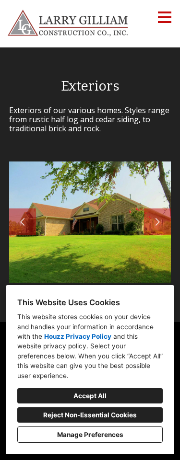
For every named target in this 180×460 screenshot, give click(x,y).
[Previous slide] (22, 221)
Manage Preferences (90, 434)
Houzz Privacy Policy (77, 336)
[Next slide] (157, 221)
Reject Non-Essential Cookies (90, 415)
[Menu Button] (164, 17)
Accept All (90, 396)
